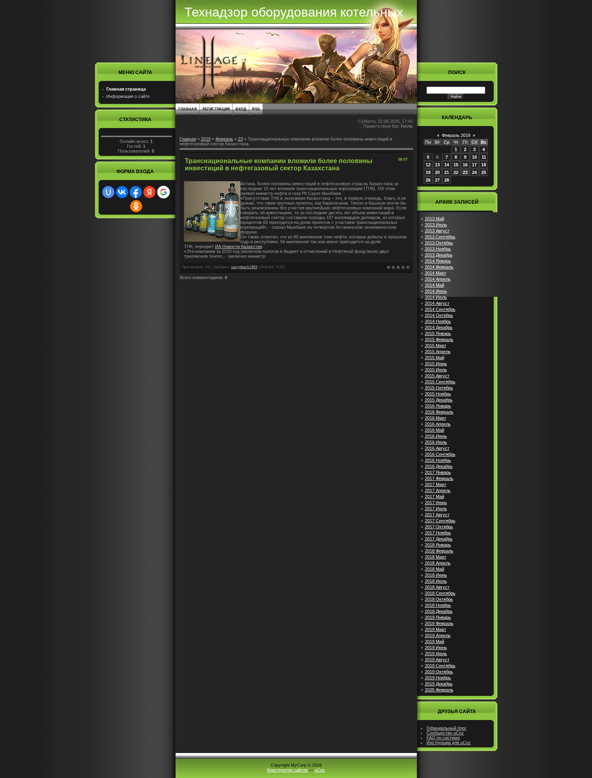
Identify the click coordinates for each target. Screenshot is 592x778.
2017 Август (437, 514)
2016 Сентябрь (440, 454)
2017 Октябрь (439, 526)
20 (437, 172)
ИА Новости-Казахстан (238, 246)
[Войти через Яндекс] (149, 192)
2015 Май (434, 357)
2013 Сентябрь (440, 236)
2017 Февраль (439, 478)
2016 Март (435, 418)
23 (240, 139)
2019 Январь (438, 617)
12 (428, 164)
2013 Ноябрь (438, 248)
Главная (187, 109)
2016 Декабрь (439, 466)
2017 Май (434, 496)
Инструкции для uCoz (448, 742)
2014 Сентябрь (440, 309)
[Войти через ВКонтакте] (122, 192)
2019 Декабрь (439, 683)
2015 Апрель (438, 351)
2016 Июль (436, 442)
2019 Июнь (436, 647)
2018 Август (437, 587)
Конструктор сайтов (287, 770)
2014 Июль (436, 297)
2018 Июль (436, 581)
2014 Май (434, 285)
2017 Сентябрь (440, 520)
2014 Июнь (436, 291)
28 (446, 180)
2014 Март (435, 273)
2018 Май (434, 569)
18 (483, 164)
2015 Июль (436, 369)
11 (484, 157)
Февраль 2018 (456, 135)
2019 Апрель (438, 635)
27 (437, 180)
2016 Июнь (436, 436)
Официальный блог (446, 728)
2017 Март (435, 484)
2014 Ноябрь (438, 321)
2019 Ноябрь (438, 677)
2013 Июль (436, 224)
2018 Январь (438, 544)
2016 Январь (438, 405)
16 (465, 164)
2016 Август (437, 448)
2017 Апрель (438, 490)
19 (428, 172)
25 (483, 172)
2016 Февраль (439, 412)
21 (446, 172)
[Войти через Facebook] (136, 192)
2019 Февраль (439, 623)
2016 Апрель (438, 424)
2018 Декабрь (439, 611)
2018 (206, 139)
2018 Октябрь (439, 599)
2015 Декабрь (439, 399)
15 (455, 164)
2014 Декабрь (439, 327)
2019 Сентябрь (440, 665)
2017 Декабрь (439, 538)
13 (437, 164)
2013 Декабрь (439, 254)
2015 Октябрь (439, 387)
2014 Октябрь (439, 315)
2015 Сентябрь (440, 381)
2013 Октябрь (439, 242)
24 (474, 172)
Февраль (224, 139)
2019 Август (437, 659)
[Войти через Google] (163, 192)
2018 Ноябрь (438, 605)
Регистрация (216, 109)
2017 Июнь (436, 502)
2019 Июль (436, 653)
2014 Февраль (439, 267)
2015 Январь (438, 333)
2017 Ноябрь (438, 532)
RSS (256, 109)
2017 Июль (436, 508)
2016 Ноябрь (438, 460)
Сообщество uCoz (445, 732)
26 (428, 180)
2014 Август (437, 303)
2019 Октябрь (439, 671)
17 (474, 164)
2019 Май (434, 641)
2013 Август (437, 230)
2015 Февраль (439, 339)
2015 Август (437, 375)
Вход (241, 109)
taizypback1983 (244, 267)
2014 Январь (438, 261)
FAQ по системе (443, 737)
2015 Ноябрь (438, 393)
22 (455, 172)
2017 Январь (438, 472)
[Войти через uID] (108, 192)
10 (474, 157)
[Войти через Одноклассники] (136, 206)
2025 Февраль (439, 689)
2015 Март (435, 345)
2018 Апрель (438, 563)
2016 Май (434, 430)
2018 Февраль (439, 550)
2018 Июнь (436, 575)
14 (446, 164)
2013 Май (434, 218)
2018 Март (435, 557)
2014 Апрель (438, 279)
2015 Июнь (436, 363)
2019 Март (435, 629)
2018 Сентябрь (440, 593)
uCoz (320, 770)
